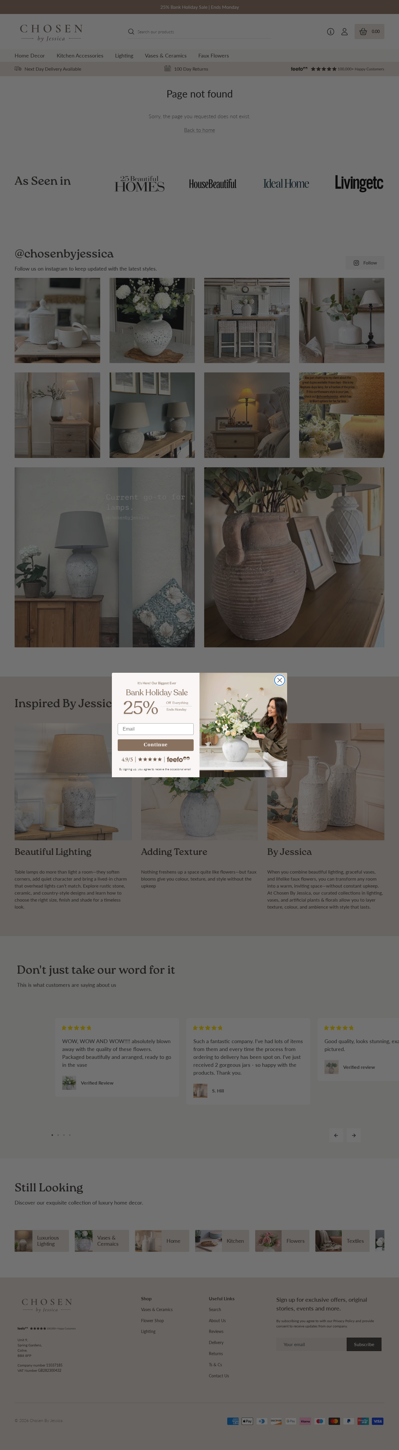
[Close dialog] (280, 680)
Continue (156, 745)
